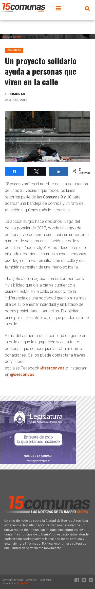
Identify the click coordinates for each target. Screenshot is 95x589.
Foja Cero (23, 583)
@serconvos (52, 368)
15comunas (15, 94)
